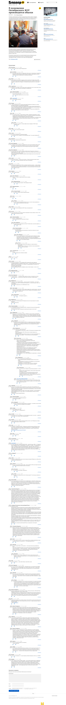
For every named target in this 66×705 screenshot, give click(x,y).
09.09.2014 (17, 67)
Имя (10, 683)
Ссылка (10, 688)
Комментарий (11, 673)
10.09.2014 (17, 196)
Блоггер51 (16, 2)
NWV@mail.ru (16, 602)
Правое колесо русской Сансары (48, 34)
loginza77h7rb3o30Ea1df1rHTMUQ (22, 378)
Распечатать (38, 59)
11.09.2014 (21, 294)
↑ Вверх (33, 693)
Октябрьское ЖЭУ (14, 59)
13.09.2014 (18, 544)
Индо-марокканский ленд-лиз (48, 19)
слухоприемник (32, 2)
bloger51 (42, 2)
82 (40, 8)
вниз (42, 703)
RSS (16, 4)
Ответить (39, 70)
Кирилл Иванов (19, 14)
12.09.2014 (17, 408)
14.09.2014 (17, 659)
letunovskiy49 (15, 98)
